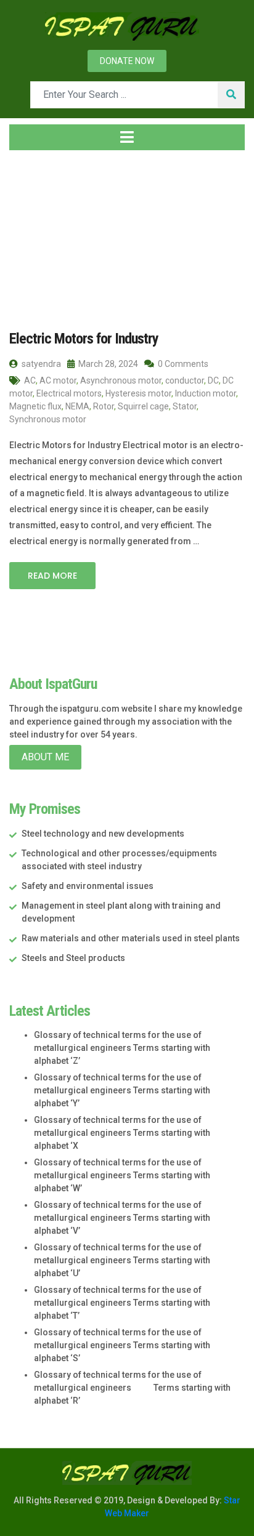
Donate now (127, 61)
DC (213, 380)
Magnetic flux (35, 406)
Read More (52, 575)
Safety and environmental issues (88, 886)
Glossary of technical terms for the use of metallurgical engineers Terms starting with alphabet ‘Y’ (122, 1090)
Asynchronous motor (121, 380)
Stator (185, 406)
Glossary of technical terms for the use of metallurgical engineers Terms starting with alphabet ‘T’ (122, 1303)
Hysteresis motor (138, 393)
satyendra (40, 364)
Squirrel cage (143, 406)
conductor (184, 380)
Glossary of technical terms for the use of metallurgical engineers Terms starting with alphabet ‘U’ (122, 1260)
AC (30, 380)
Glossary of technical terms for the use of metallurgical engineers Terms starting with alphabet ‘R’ (132, 1387)
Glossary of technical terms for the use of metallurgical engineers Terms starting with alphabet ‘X (122, 1133)
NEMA (77, 406)
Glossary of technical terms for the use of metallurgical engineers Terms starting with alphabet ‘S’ (122, 1345)
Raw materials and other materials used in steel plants (131, 938)
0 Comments (182, 364)
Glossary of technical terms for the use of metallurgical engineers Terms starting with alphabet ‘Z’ (122, 1048)
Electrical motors (69, 393)
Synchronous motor (47, 419)
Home (33, 233)
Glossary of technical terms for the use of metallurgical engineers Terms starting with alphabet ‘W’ (122, 1175)
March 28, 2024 (107, 364)
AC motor (57, 380)
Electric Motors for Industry (83, 338)
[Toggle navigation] (127, 137)
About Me (45, 757)
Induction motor (205, 393)
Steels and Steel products (73, 958)
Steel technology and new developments (103, 833)
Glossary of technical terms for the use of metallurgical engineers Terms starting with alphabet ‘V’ (122, 1218)
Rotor (103, 406)
